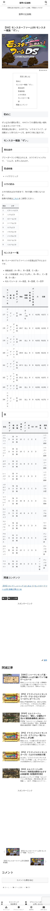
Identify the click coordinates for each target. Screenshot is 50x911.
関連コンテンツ (21, 105)
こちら (16, 198)
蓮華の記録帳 (25, 3)
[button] (45, 525)
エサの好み (22, 95)
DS (5, 598)
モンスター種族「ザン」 (25, 85)
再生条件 (21, 88)
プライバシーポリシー (38, 902)
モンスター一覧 (23, 98)
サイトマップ (14, 902)
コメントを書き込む (25, 880)
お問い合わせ (38, 904)
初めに (18, 81)
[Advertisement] (25, 630)
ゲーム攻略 (13, 598)
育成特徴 (21, 91)
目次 (22, 77)
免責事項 (13, 904)
